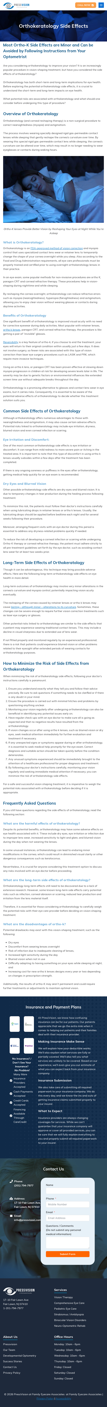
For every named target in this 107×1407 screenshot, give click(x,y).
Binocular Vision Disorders (70, 1320)
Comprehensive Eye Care (69, 1303)
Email (49, 1212)
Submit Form (67, 1254)
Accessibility (63, 1398)
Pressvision (10, 1344)
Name (49, 1185)
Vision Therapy (63, 1297)
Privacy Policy (11, 1372)
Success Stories (12, 1361)
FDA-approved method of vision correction (57, 248)
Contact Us (10, 1367)
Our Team (9, 1349)
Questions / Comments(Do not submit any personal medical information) (63, 1230)
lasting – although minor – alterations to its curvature (43, 607)
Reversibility (10, 342)
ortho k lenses (11, 329)
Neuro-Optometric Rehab (69, 1325)
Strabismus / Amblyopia (69, 1314)
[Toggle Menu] (101, 5)
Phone (50, 1198)
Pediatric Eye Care (65, 1308)
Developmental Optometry (19, 1355)
